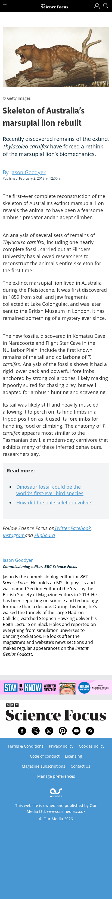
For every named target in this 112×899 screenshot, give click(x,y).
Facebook (80, 528)
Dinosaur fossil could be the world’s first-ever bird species (49, 489)
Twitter (61, 528)
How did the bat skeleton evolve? (54, 502)
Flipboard (44, 535)
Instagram (14, 535)
